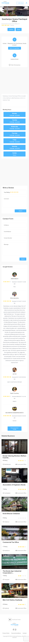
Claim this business (15, 65)
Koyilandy (6, 608)
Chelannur (6, 521)
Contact (25, 633)
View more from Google (14, 428)
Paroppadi (6, 579)
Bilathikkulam (7, 464)
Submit (20, 210)
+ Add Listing (20, 3)
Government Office (21, 464)
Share (18, 29)
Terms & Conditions (16, 633)
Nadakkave (7, 550)
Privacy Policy (6, 633)
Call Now (11, 29)
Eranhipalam (7, 493)
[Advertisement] (14, 171)
